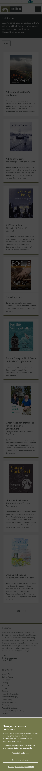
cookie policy (28, 748)
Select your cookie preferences (21, 767)
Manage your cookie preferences (14, 728)
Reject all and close (20, 760)
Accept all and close (20, 753)
